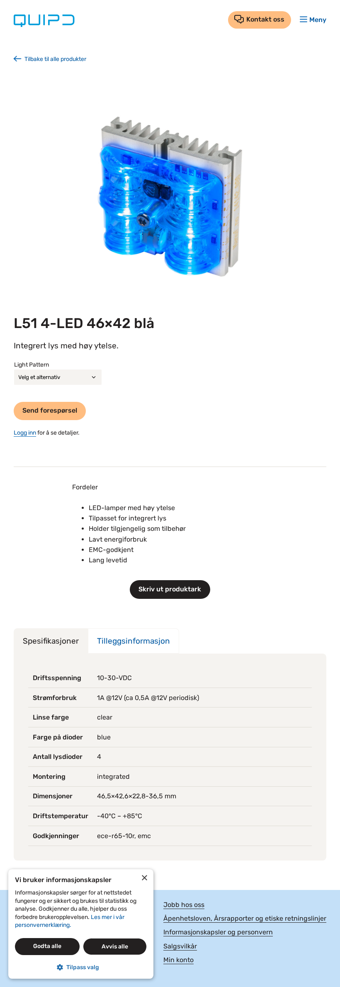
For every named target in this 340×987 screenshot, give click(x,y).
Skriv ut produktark (169, 589)
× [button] (144, 878)
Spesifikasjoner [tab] (51, 641)
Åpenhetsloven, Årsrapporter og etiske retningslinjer (244, 918)
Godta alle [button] (47, 946)
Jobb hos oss (183, 905)
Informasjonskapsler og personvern (218, 932)
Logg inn (25, 432)
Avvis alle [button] (115, 946)
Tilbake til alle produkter (55, 59)
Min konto (178, 960)
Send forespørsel (49, 410)
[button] (81, 967)
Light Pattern (31, 364)
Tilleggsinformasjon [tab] (133, 641)
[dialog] (80, 924)
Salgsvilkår (180, 946)
